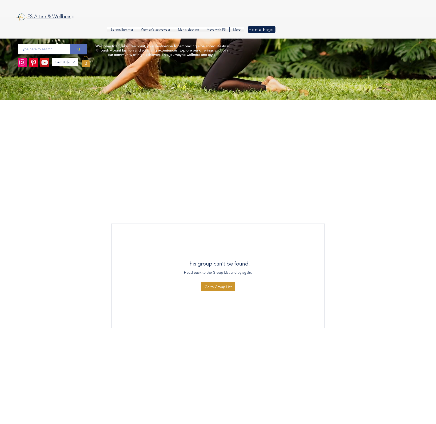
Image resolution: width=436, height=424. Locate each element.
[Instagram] (22, 62)
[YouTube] (44, 62)
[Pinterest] (33, 62)
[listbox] (65, 62)
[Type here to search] (78, 49)
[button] (65, 62)
